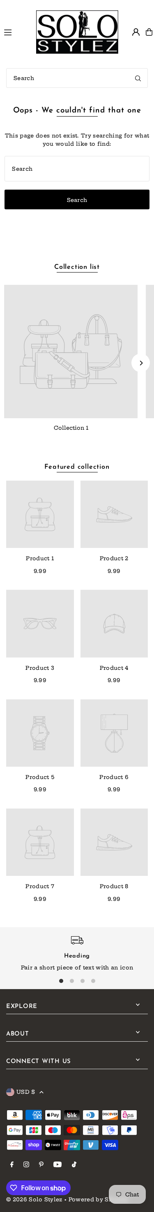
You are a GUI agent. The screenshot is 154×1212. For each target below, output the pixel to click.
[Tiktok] (74, 1165)
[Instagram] (26, 1165)
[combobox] (77, 78)
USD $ (25, 1091)
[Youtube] (57, 1165)
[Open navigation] (16, 31)
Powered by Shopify (99, 1199)
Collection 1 (71, 427)
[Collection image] (71, 351)
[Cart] (149, 32)
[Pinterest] (41, 1165)
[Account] (136, 32)
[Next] (140, 363)
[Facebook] (12, 1165)
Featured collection (76, 467)
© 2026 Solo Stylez (34, 1199)
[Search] (138, 78)
